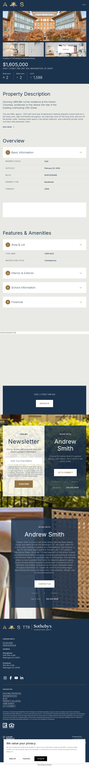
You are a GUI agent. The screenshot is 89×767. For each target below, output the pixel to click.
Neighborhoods (10, 696)
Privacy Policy (32, 476)
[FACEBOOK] (10, 678)
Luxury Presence (78, 739)
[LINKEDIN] (21, 678)
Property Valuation (12, 701)
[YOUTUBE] (16, 678)
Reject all (12, 759)
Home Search (8, 704)
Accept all (40, 759)
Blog (5, 698)
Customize (26, 759)
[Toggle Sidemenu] (84, 4)
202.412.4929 (72, 487)
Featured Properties (12, 693)
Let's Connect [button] (9, 706)
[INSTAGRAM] (5, 678)
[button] (65, 472)
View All (66, 49)
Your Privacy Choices (44, 764)
